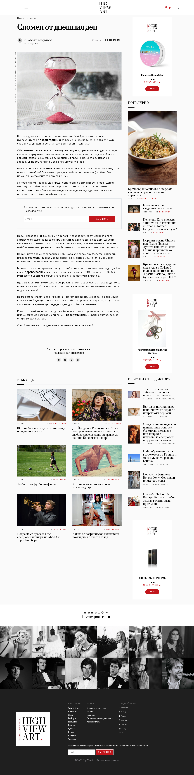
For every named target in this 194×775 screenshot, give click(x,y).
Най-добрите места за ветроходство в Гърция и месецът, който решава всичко (159, 456)
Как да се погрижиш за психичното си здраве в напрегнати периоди (159, 410)
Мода (145, 484)
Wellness (147, 399)
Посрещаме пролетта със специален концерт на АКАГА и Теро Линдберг (38, 537)
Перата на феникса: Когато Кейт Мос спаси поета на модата (159, 478)
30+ (144, 233)
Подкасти (72, 711)
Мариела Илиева (58, 424)
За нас (90, 711)
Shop (167, 7)
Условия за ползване (96, 708)
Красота (146, 257)
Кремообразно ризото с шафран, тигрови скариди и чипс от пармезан (150, 192)
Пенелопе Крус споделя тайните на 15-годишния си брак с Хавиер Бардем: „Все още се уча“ (160, 224)
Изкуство (147, 212)
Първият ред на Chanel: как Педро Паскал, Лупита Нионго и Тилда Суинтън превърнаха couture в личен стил (159, 247)
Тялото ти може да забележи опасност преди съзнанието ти (157, 392)
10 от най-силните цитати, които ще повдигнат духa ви (41, 430)
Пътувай (72, 735)
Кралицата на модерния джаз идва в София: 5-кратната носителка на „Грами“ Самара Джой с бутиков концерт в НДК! (159, 271)
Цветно (32, 18)
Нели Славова (161, 484)
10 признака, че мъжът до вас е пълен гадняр (93, 486)
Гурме (131, 199)
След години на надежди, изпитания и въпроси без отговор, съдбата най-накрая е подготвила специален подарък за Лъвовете (159, 432)
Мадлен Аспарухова (40, 40)
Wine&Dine (73, 708)
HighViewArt (60, 480)
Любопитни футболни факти (36, 484)
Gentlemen (148, 464)
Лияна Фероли (115, 424)
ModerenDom (93, 722)
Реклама (91, 715)
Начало (20, 18)
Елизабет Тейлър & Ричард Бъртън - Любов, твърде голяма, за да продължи (159, 499)
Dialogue (72, 718)
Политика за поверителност (100, 718)
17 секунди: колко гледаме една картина (158, 207)
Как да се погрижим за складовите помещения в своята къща (95, 535)
